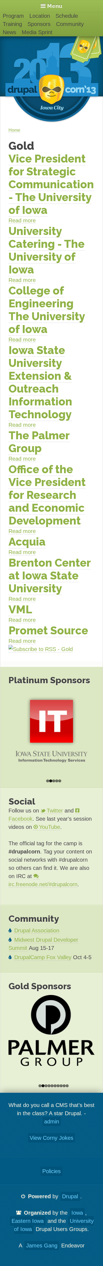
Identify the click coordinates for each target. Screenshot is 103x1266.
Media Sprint (37, 32)
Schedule (66, 16)
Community (70, 24)
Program (13, 16)
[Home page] (51, 83)
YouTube (49, 827)
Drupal (70, 1196)
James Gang (41, 1246)
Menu (54, 6)
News (9, 32)
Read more (22, 220)
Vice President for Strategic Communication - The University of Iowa (51, 184)
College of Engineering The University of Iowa (47, 309)
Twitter (55, 811)
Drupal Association (36, 931)
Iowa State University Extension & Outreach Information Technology (40, 382)
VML (20, 609)
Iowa (77, 1213)
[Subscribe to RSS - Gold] (41, 649)
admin (51, 1121)
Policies (51, 1171)
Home (14, 130)
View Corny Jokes (51, 1138)
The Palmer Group (39, 442)
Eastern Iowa (28, 1221)
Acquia (27, 541)
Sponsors (39, 24)
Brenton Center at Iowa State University (50, 575)
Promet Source (48, 630)
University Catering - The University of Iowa (47, 250)
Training (12, 24)
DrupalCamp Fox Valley (42, 957)
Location (39, 16)
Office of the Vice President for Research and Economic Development (47, 495)
